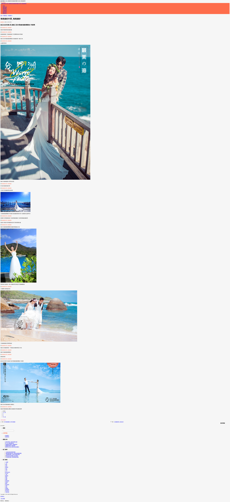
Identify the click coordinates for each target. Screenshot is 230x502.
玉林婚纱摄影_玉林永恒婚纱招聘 (13, 454)
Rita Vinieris (7, 472)
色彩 (6, 464)
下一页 (4, 416)
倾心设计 (7, 490)
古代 (6, 465)
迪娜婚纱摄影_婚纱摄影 (10, 445)
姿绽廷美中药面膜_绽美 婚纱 (12, 455)
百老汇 (6, 482)
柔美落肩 (7, 489)
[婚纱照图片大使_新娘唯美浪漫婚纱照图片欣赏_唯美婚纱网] (13, 3)
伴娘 (6, 479)
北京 (6, 468)
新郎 (6, 477)
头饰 (6, 487)
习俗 (6, 474)
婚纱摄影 (5, 8)
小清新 (6, 462)
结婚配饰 (5, 10)
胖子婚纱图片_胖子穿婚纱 (9, 421)
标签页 (4, 2)
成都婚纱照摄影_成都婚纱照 (11, 444)
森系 (6, 483)
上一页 (4, 412)
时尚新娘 (7, 480)
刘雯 (6, 485)
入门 (6, 470)
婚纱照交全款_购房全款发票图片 (12, 446)
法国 (6, 478)
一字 (6, 463)
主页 (1, 15)
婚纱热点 (5, 13)
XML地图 (3, 498)
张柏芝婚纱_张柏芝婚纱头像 (11, 441)
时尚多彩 (7, 484)
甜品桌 (6, 467)
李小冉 (6, 473)
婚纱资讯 (7, 436)
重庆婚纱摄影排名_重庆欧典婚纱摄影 (14, 453)
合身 (6, 469)
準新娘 (6, 488)
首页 (1, 2)
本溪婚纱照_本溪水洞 (118, 421)
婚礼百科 (5, 12)
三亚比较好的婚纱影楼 (10, 452)
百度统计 (2, 496)
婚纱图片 (10, 15)
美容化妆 (5, 9)
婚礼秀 (6, 475)
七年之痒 (7, 492)
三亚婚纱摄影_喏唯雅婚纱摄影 (12, 457)
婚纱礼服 (5, 7)
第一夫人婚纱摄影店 (9, 443)
